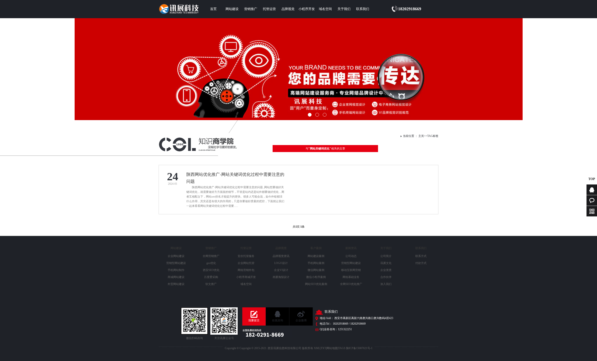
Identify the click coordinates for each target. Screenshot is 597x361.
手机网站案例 (316, 263)
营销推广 (250, 9)
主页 (421, 136)
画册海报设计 (281, 277)
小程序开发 (306, 9)
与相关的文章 (325, 148)
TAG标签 (432, 136)
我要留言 (254, 320)
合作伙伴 (386, 277)
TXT (323, 348)
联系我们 (362, 9)
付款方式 (421, 263)
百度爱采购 (211, 277)
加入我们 (386, 284)
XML (317, 348)
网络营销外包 (246, 270)
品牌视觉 (288, 9)
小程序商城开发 (246, 277)
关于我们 (344, 9)
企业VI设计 (281, 270)
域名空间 (325, 9)
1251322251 (345, 329)
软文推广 (211, 284)
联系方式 (421, 256)
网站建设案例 (316, 256)
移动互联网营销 (351, 270)
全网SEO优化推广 (351, 284)
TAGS (341, 348)
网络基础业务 (351, 277)
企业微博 (301, 320)
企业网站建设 (176, 256)
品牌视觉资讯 (281, 256)
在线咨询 (277, 320)
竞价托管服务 (246, 256)
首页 (213, 9)
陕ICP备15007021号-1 (359, 348)
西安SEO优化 (211, 270)
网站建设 (232, 9)
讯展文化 (386, 263)
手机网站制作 (176, 270)
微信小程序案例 (316, 277)
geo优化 (211, 263)
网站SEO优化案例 (316, 284)
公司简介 (386, 256)
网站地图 (332, 348)
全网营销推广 (211, 256)
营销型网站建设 (176, 263)
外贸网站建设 (176, 284)
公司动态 (351, 256)
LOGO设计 (281, 263)
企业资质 (386, 270)
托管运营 (269, 9)
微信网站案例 (316, 270)
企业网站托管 (246, 263)
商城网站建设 (176, 277)
